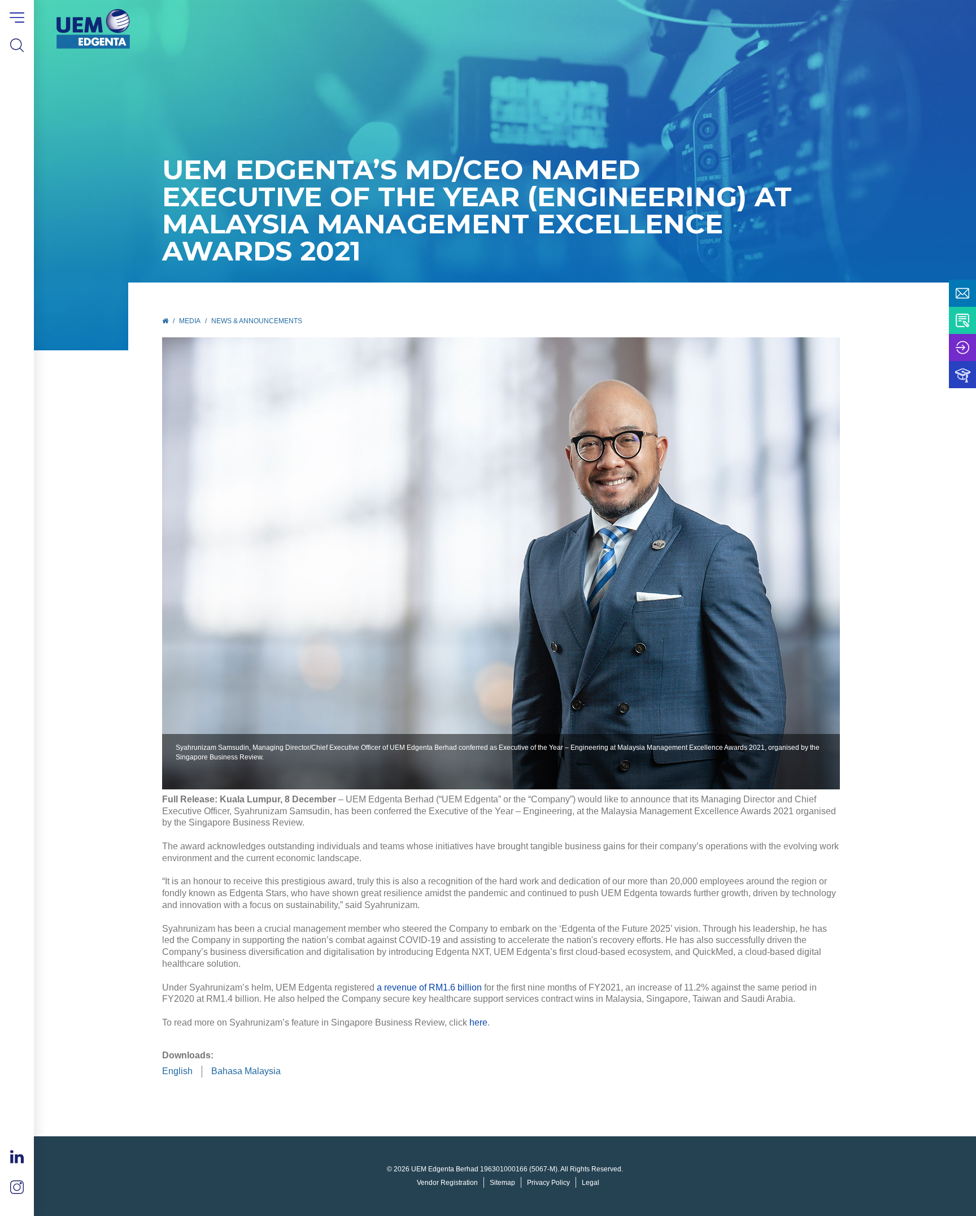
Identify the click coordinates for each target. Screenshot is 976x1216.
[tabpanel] (501, 563)
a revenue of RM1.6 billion (429, 987)
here (478, 1022)
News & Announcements (256, 321)
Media (190, 321)
